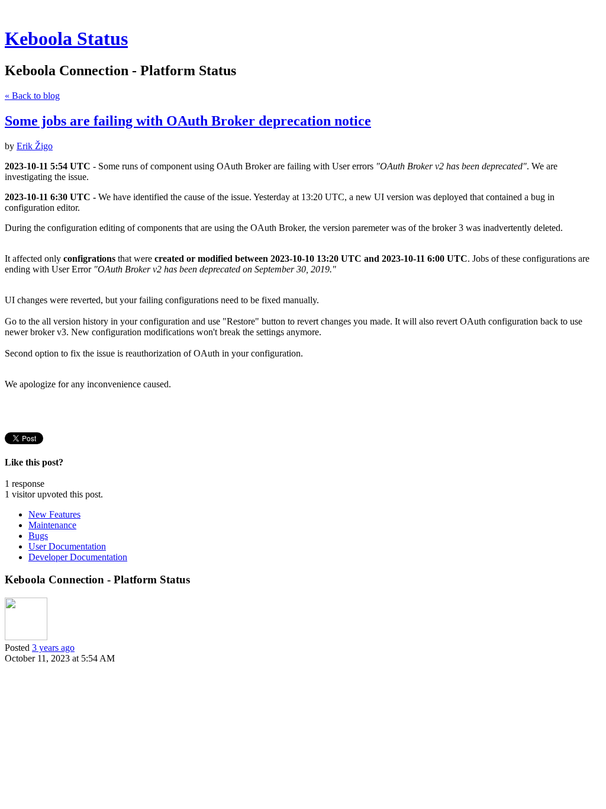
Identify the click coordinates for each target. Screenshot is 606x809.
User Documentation (67, 546)
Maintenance (52, 525)
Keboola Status (66, 38)
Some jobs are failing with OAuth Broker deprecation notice (188, 121)
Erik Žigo (35, 146)
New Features (54, 514)
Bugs (38, 536)
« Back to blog (32, 96)
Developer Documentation (77, 557)
